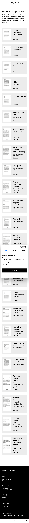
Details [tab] (14, 250)
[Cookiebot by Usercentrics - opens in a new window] (21, 247)
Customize (13, 275)
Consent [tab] (5, 250)
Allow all (14, 270)
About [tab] (23, 250)
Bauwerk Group (17, 515)
